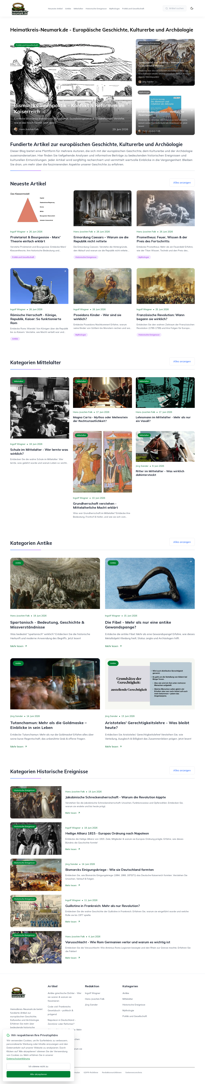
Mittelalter (78, 8)
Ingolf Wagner (17, 231)
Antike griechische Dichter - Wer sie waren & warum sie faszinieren (64, 997)
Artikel (52, 986)
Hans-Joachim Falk (83, 231)
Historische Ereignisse (96, 8)
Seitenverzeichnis (133, 1072)
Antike (68, 8)
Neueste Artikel (55, 8)
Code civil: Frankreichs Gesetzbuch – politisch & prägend (60, 1010)
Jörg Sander (142, 466)
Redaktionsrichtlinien (112, 1072)
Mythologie (114, 8)
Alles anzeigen (182, 182)
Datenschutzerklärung (18, 1058)
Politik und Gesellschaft (133, 8)
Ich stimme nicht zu (38, 1066)
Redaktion (92, 986)
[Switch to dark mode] (192, 8)
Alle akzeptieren (38, 1074)
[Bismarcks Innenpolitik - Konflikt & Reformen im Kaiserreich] (71, 87)
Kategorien (130, 986)
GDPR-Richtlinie (91, 1072)
